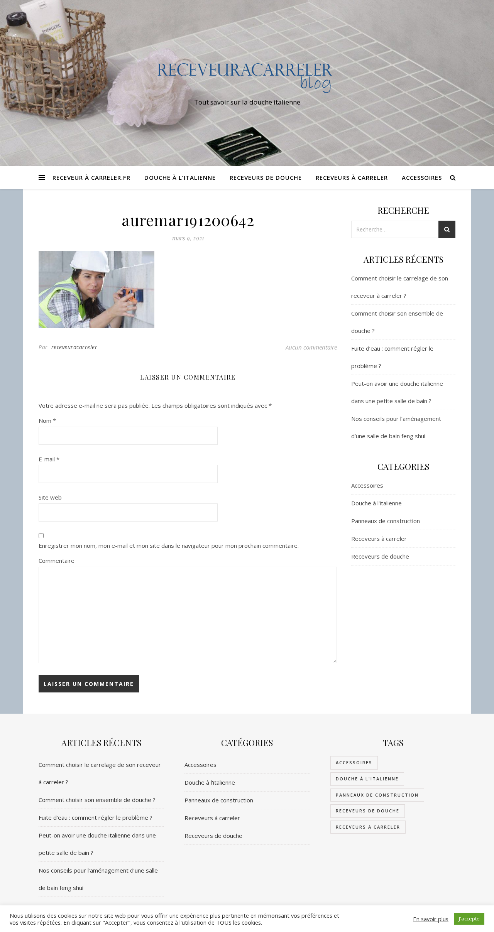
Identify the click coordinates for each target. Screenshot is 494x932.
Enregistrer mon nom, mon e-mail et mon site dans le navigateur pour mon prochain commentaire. (169, 545)
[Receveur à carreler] (247, 76)
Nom (47, 420)
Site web (50, 497)
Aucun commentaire (311, 347)
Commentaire (56, 560)
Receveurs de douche (266, 177)
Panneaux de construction (385, 521)
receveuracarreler (74, 347)
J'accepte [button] (469, 918)
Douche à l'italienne (376, 503)
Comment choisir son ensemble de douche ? (97, 800)
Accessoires (422, 177)
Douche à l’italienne (180, 177)
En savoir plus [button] (430, 918)
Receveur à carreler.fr (91, 177)
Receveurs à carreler (352, 177)
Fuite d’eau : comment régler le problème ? (95, 817)
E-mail (49, 459)
